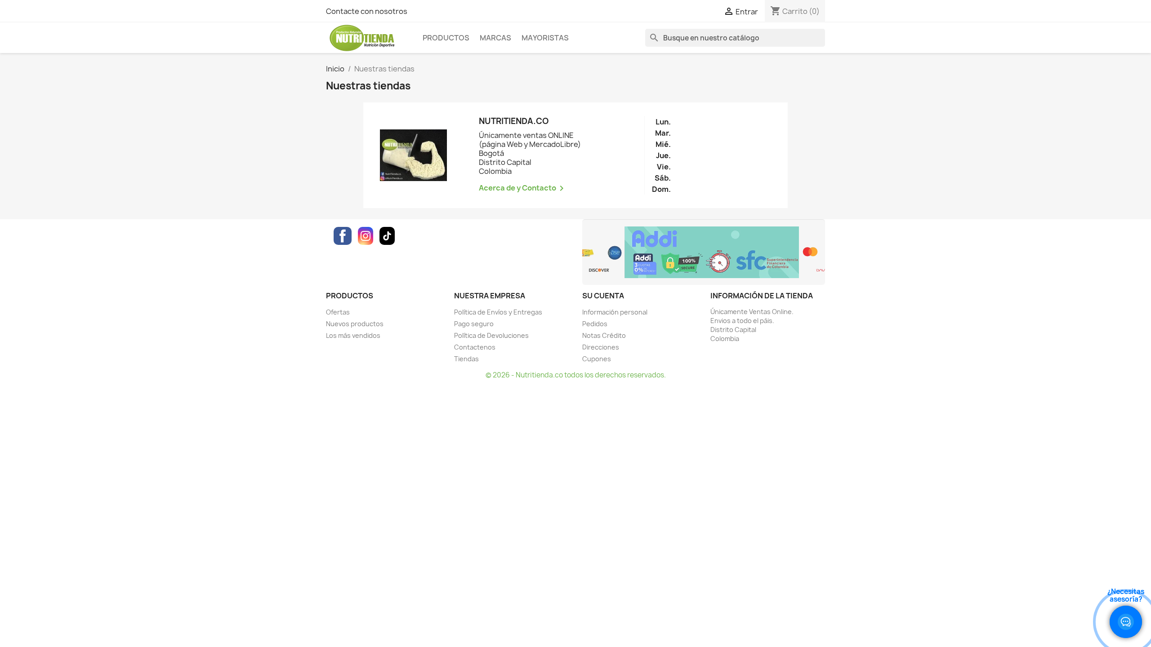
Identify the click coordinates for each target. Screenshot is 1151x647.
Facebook (343, 236)
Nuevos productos (355, 323)
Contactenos (474, 347)
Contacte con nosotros (366, 11)
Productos (446, 38)
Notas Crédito (604, 335)
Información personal (614, 312)
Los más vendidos (353, 335)
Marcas (495, 38)
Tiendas (466, 359)
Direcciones (600, 347)
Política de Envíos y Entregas (498, 312)
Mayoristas (545, 38)
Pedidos (594, 323)
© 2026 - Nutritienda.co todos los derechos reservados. (576, 375)
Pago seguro (474, 323)
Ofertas (338, 312)
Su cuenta (603, 296)
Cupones (596, 359)
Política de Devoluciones (491, 335)
